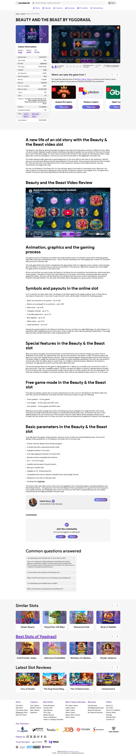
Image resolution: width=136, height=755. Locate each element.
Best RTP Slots (21, 715)
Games (23, 14)
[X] (31, 737)
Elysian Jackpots (108, 658)
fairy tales (35, 114)
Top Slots (19, 706)
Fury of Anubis (28, 689)
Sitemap (109, 715)
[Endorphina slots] (98, 729)
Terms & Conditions (113, 710)
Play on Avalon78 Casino (89, 42)
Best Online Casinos (84, 79)
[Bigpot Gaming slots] (37, 729)
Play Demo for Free (89, 47)
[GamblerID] (23, 3)
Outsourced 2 (108, 689)
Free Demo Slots (22, 710)
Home (17, 14)
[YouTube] (38, 737)
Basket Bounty (48, 715)
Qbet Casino (118, 102)
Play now (63, 107)
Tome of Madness (50, 717)
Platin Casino (70, 713)
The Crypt (47, 713)
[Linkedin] (45, 737)
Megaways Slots (22, 713)
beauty (26, 116)
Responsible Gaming (72, 751)
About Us (109, 706)
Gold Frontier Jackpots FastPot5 (32, 658)
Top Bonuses (92, 706)
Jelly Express (48, 710)
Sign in (113, 3)
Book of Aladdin (108, 627)
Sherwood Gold (81, 627)
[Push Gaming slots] (113, 729)
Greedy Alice (48, 708)
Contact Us (110, 720)
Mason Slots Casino (73, 715)
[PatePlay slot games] (52, 729)
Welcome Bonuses (94, 710)
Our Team (109, 708)
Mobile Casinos (35, 708)
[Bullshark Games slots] (22, 729)
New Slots (19, 708)
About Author (101, 500)
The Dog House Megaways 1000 (59, 689)
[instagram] (27, 737)
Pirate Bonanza (48, 706)
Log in (61, 537)
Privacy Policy (111, 713)
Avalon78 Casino (63, 102)
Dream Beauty (28, 627)
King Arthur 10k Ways (54, 627)
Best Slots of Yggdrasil (36, 636)
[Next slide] (117, 75)
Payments (33, 713)
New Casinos (35, 710)
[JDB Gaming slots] (68, 729)
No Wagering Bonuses (96, 708)
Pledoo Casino (91, 102)
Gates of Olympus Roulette (53, 720)
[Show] (73, 558)
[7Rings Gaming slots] (83, 729)
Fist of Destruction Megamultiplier (87, 689)
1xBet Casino (70, 710)
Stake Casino (70, 708)
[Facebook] (41, 737)
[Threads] (34, 737)
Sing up (72, 537)
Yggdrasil (41, 482)
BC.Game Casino (72, 706)
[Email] (53, 501)
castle (26, 114)
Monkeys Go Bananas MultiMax (85, 658)
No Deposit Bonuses (95, 713)
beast (34, 116)
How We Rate (111, 717)
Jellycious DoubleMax (54, 658)
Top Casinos (34, 706)
